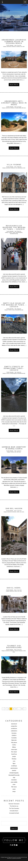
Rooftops (14, 759)
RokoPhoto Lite (10, 858)
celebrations (14, 731)
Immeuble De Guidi (14, 813)
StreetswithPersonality (14, 233)
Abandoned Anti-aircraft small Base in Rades (14, 103)
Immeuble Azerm (14, 810)
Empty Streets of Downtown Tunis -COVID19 (14, 368)
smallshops (14, 766)
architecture (14, 46)
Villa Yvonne (14, 165)
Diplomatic (14, 740)
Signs (14, 763)
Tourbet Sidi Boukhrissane (14, 646)
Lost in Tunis (14, 16)
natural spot (14, 749)
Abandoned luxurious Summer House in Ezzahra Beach (14, 41)
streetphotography (19, 232)
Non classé (14, 752)
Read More (14, 84)
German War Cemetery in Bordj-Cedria (14, 448)
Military (20, 107)
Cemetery (12, 452)
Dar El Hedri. (14, 588)
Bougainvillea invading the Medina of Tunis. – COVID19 (14, 227)
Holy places (21, 650)
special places (20, 167)
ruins (21, 46)
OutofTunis (14, 754)
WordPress (19, 858)
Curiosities (18, 46)
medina (14, 232)
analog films (14, 726)
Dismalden (11, 45)
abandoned (9, 46)
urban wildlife (14, 782)
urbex (23, 46)
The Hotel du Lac (14, 806)
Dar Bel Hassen (14, 508)
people (14, 756)
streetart (14, 770)
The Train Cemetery (14, 808)
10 (22, 709)
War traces (24, 107)
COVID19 (10, 232)
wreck (14, 789)
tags (14, 777)
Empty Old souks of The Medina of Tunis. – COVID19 (14, 305)
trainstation (14, 780)
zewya (14, 651)
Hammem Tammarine (14, 803)
